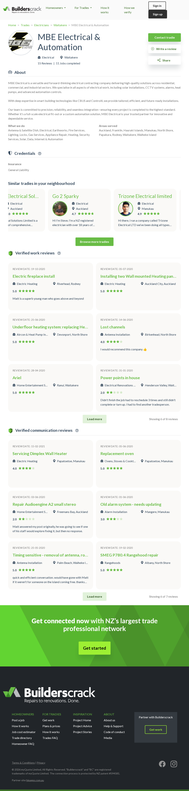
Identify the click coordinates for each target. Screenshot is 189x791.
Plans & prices (51, 726)
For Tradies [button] (82, 7)
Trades (25, 25)
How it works (20, 726)
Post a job (18, 720)
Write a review (166, 49)
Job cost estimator (24, 732)
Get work (48, 720)
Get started (94, 648)
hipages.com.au (35, 780)
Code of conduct (114, 732)
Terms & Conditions (23, 762)
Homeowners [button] (54, 7)
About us (109, 720)
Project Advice (82, 726)
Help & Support (113, 726)
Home (12, 25)
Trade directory (22, 738)
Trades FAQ (50, 738)
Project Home (82, 720)
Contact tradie (164, 37)
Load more (94, 419)
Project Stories (82, 732)
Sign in (157, 5)
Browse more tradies (94, 241)
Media (108, 738)
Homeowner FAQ (23, 743)
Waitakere (60, 25)
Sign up (158, 14)
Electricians (41, 25)
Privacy (41, 762)
